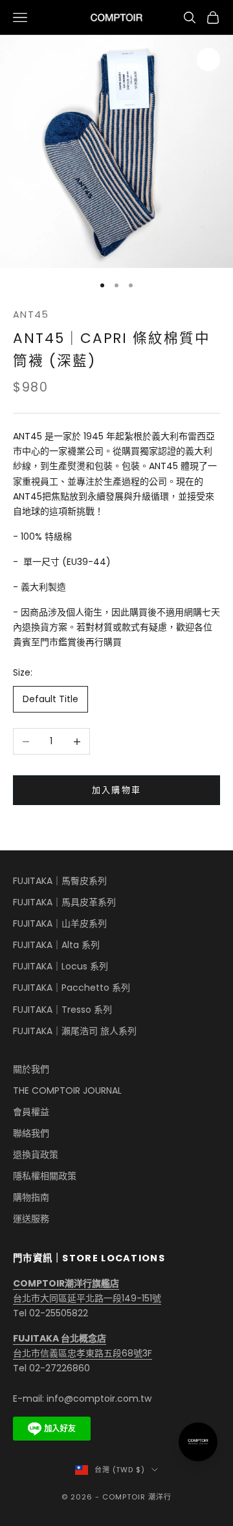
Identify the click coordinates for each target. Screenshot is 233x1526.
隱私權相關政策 (44, 1175)
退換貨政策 (35, 1154)
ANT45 (31, 314)
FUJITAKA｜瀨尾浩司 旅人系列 (75, 1030)
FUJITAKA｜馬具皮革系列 (64, 902)
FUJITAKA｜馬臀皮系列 (60, 880)
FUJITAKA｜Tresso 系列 (62, 1009)
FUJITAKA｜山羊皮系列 (60, 923)
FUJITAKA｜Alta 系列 (56, 944)
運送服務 (31, 1218)
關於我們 (31, 1069)
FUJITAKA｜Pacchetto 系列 (71, 987)
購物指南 (31, 1197)
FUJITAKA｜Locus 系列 (60, 966)
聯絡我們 (31, 1133)
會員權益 (31, 1111)
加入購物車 (117, 790)
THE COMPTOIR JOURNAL (67, 1090)
